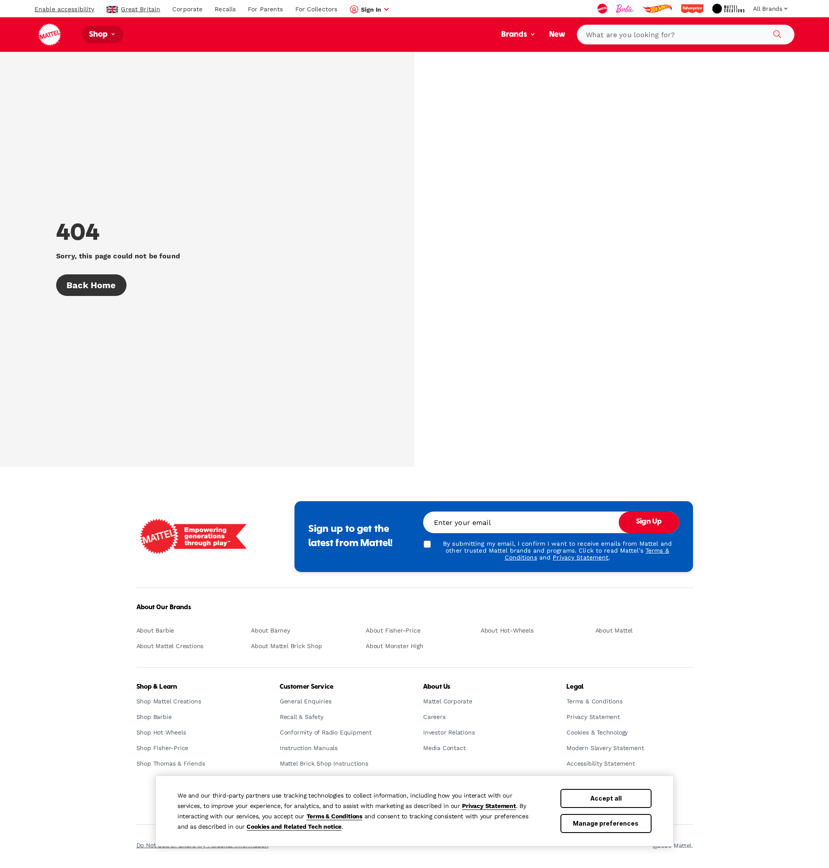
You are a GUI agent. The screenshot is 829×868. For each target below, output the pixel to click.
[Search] (776, 33)
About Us (436, 687)
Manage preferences (606, 823)
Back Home (91, 285)
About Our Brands (163, 607)
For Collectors (316, 9)
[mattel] (603, 8)
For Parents (265, 9)
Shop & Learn (156, 687)
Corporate (187, 9)
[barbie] (626, 8)
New (557, 34)
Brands (515, 34)
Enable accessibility (64, 9)
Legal (574, 687)
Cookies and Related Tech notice (294, 826)
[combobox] (685, 35)
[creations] (729, 8)
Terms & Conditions (334, 816)
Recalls (225, 9)
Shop (99, 34)
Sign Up (649, 521)
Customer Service (306, 687)
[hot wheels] (658, 8)
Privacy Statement (489, 805)
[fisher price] (693, 8)
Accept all (606, 798)
